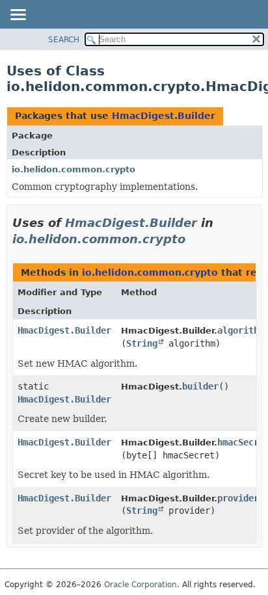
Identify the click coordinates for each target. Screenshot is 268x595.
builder (200, 386)
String (141, 343)
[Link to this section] (194, 239)
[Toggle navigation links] (18, 16)
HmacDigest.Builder (163, 116)
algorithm (240, 330)
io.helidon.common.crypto (73, 169)
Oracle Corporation (140, 584)
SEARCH (63, 39)
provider (238, 498)
